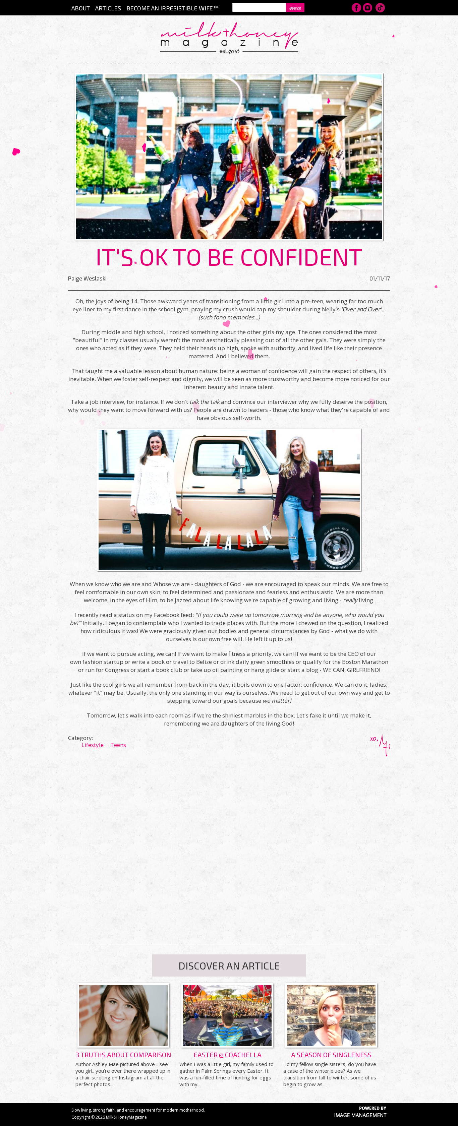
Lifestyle (92, 745)
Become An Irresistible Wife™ (172, 8)
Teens (118, 745)
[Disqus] (229, 840)
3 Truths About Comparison (123, 1055)
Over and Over (361, 309)
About (80, 8)
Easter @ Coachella (227, 1055)
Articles (108, 8)
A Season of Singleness (331, 1055)
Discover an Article (229, 965)
